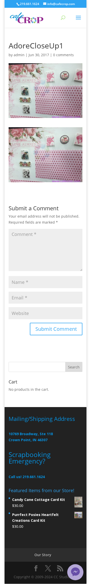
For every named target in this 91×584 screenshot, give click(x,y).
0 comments (63, 54)
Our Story (42, 554)
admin (19, 54)
